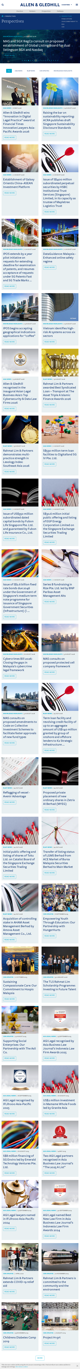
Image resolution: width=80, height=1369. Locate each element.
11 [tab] (43, 60)
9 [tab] (39, 60)
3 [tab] (26, 60)
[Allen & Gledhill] (40, 5)
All (9, 71)
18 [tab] (58, 60)
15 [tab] (51, 60)
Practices (20, 11)
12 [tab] (45, 60)
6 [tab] (33, 60)
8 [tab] (37, 60)
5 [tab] (31, 60)
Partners (32, 11)
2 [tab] (24, 60)
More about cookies (22, 1367)
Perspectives (46, 11)
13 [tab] (47, 60)
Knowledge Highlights (12, 38)
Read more (9, 53)
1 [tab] (22, 60)
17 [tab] (56, 60)
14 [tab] (49, 60)
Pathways (60, 11)
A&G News (18, 71)
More (40, 1358)
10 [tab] (41, 60)
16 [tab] (53, 60)
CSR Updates (44, 71)
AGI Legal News (49, 1036)
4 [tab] (29, 60)
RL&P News (31, 71)
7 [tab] (35, 60)
